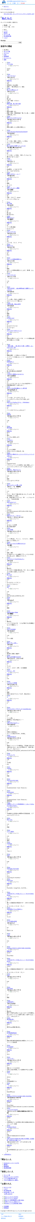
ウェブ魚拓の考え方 (6, 1216)
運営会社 (3, 1218)
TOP (2, 1214)
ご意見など (21, 1218)
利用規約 (21, 1216)
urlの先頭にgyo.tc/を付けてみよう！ (17, 1)
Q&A (20, 1214)
